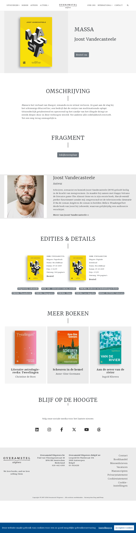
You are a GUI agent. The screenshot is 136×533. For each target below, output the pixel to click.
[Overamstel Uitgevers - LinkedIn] (37, 429)
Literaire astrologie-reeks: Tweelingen (25, 371)
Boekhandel (121, 459)
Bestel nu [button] (81, 54)
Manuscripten (120, 471)
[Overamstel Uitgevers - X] (74, 429)
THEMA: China (65, 293)
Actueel (44, 5)
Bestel (50, 276)
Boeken (25, 5)
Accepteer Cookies (124, 528)
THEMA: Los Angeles (85, 293)
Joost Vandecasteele (74, 177)
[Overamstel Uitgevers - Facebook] (62, 429)
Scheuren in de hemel (68, 369)
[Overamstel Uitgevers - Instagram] (49, 429)
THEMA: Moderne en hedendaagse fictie (99, 289)
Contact (118, 5)
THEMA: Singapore (44, 293)
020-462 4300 (58, 465)
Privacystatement (118, 474)
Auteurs (34, 5)
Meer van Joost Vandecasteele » (71, 215)
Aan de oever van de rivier (110, 371)
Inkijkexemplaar (68, 155)
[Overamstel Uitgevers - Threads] (99, 429)
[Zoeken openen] (128, 5)
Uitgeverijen (12, 5)
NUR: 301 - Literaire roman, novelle (59, 289)
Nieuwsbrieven (119, 463)
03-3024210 (74, 465)
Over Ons (91, 5)
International (104, 5)
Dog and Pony (98, 497)
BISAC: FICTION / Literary (111, 293)
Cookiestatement (118, 478)
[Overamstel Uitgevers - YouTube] (86, 429)
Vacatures (122, 467)
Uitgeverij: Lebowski (28, 289)
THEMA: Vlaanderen (21, 293)
